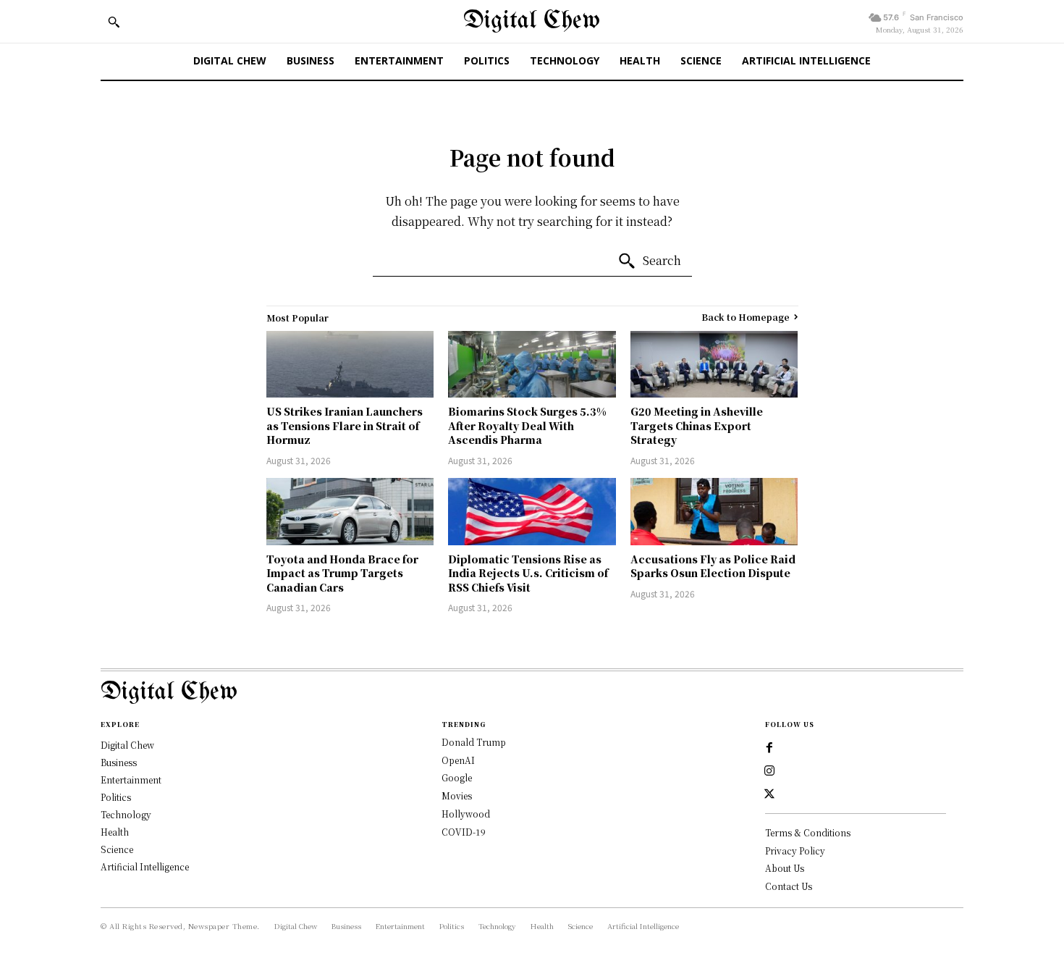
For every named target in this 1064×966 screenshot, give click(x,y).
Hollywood (466, 813)
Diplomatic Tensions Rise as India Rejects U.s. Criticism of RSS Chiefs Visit (528, 573)
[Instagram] (769, 771)
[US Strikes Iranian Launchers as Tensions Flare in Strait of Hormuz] (350, 364)
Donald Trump (474, 742)
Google (457, 777)
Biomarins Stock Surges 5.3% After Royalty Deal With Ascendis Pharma (527, 425)
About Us (784, 868)
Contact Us (788, 886)
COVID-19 (464, 832)
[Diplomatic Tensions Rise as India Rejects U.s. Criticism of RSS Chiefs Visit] (532, 511)
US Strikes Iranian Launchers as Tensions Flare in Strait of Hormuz (344, 425)
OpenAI (458, 760)
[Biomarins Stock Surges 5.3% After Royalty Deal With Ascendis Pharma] (532, 364)
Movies (457, 795)
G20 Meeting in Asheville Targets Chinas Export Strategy (696, 425)
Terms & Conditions (807, 832)
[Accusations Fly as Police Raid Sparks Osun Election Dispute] (714, 511)
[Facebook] (769, 748)
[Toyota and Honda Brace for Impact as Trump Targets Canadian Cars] (350, 511)
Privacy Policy (795, 850)
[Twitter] (769, 794)
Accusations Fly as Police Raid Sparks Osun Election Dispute (712, 566)
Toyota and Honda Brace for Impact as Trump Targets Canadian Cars (342, 573)
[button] (114, 22)
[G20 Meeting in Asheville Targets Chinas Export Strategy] (714, 364)
